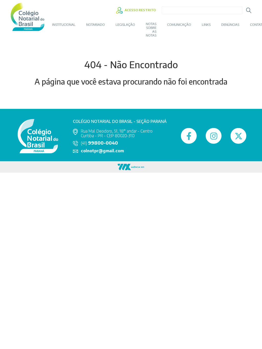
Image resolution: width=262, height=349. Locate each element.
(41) (99, 143)
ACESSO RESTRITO (140, 10)
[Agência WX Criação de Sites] (131, 166)
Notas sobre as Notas (151, 29)
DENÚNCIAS (230, 25)
